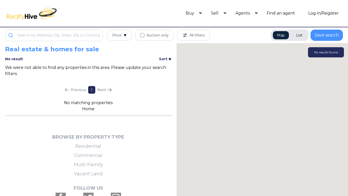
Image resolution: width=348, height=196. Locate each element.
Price (117, 35)
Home (88, 108)
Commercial (88, 155)
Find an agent (281, 13)
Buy (190, 13)
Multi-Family (88, 164)
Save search (327, 35)
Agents (243, 13)
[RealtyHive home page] (47, 13)
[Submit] (11, 35)
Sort (163, 59)
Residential (88, 146)
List (299, 35)
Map (281, 35)
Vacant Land (88, 174)
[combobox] (54, 35)
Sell (215, 13)
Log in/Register (323, 13)
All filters (197, 35)
